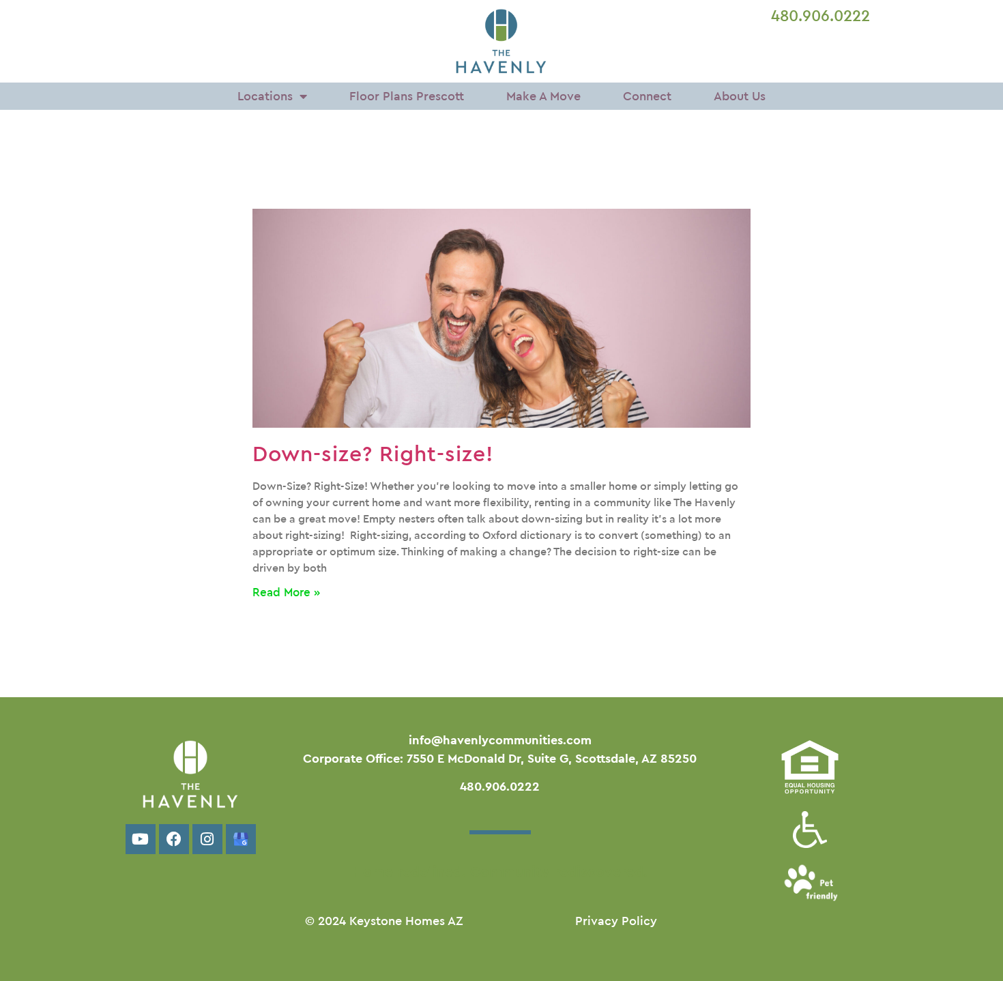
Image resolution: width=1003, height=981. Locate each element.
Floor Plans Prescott (406, 96)
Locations (265, 96)
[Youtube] (141, 839)
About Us (740, 96)
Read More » (286, 592)
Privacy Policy (616, 921)
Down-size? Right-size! (372, 454)
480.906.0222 (820, 16)
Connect (647, 96)
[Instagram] (207, 839)
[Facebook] (174, 839)
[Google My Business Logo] (241, 839)
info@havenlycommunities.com (500, 740)
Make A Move (543, 96)
